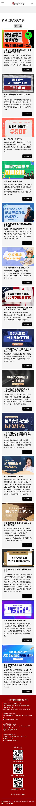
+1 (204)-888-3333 (12, 709)
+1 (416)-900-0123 (12, 740)
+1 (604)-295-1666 (12, 719)
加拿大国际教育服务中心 (22, 801)
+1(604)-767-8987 (11, 730)
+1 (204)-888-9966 (24, 709)
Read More (27, 69)
